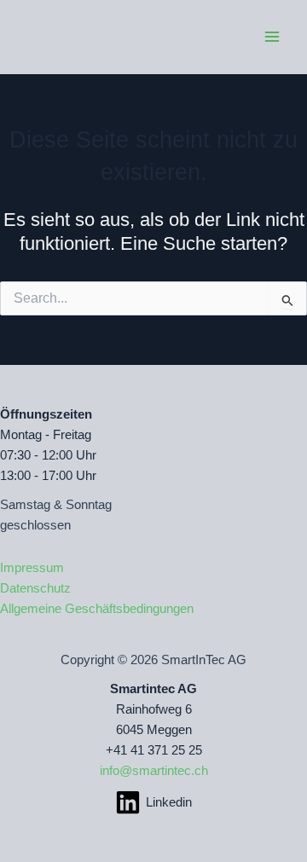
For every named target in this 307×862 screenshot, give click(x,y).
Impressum (32, 568)
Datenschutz (35, 588)
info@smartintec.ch (154, 771)
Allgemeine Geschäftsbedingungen (97, 609)
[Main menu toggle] (272, 37)
